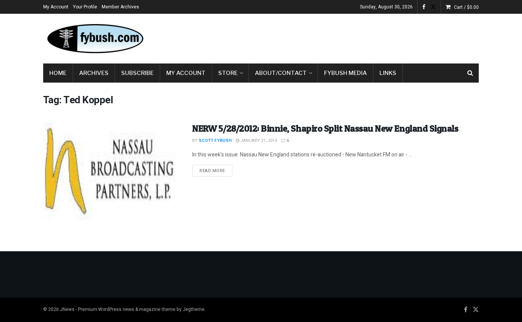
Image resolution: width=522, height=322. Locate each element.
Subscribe (137, 73)
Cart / (466, 7)
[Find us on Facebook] (423, 7)
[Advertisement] (340, 37)
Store (228, 73)
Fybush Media (345, 73)
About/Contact (281, 73)
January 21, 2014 (258, 140)
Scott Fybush (215, 140)
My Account (55, 6)
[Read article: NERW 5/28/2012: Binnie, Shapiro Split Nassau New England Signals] (112, 171)
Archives (94, 73)
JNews (67, 309)
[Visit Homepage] (94, 38)
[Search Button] (470, 73)
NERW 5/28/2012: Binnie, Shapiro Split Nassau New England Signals (325, 128)
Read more (215, 170)
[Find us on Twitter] (433, 7)
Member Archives (120, 6)
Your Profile (85, 6)
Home (57, 73)
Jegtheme (193, 309)
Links (387, 73)
